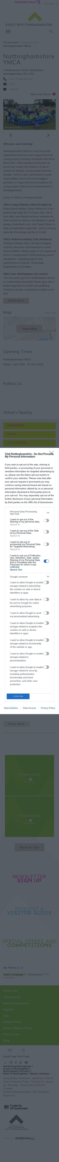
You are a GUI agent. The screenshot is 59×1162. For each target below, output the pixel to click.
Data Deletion (11, 708)
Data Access (29, 708)
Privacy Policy (48, 708)
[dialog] (29, 581)
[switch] (46, 520)
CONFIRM (18, 696)
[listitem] (29, 512)
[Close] (52, 454)
